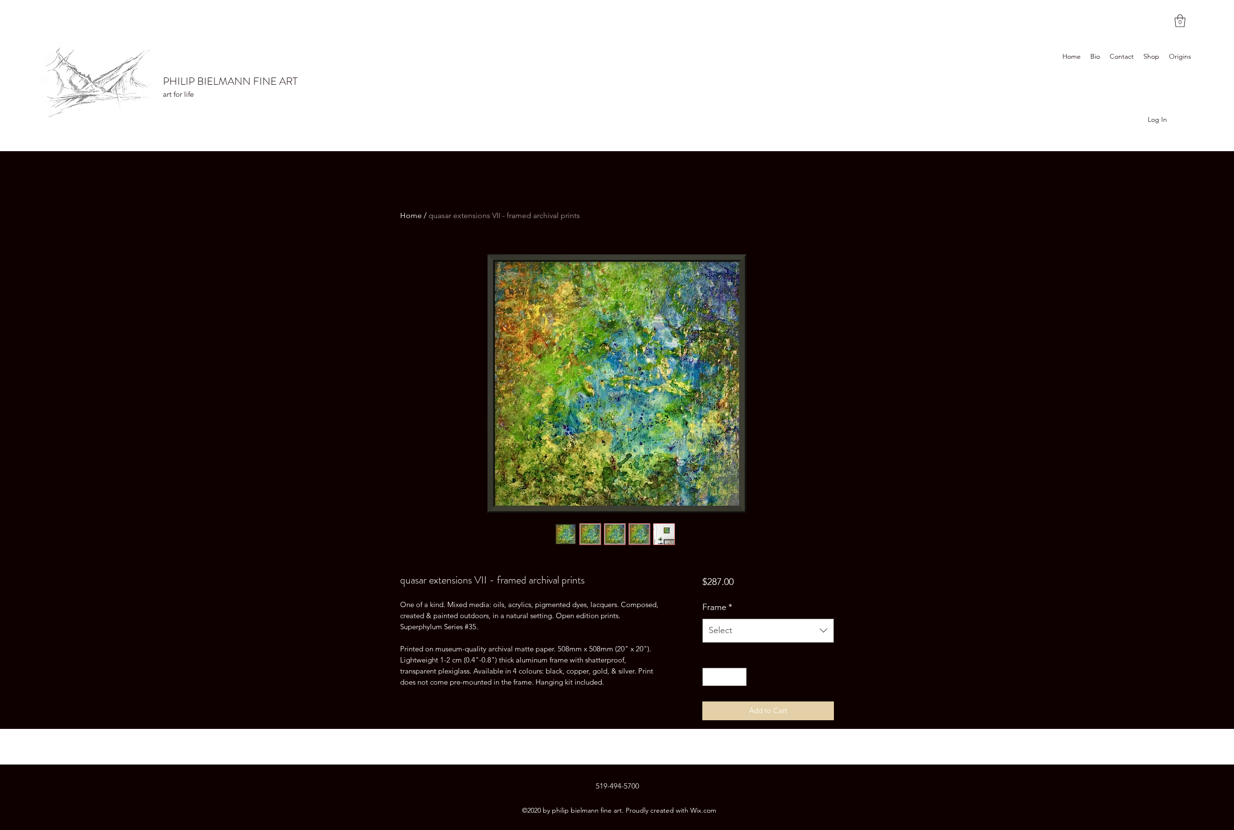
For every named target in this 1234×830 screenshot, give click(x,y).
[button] (1180, 20)
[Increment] (738, 677)
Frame (717, 607)
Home (411, 215)
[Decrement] (710, 677)
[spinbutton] (724, 677)
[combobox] (768, 631)
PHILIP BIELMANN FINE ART (230, 81)
